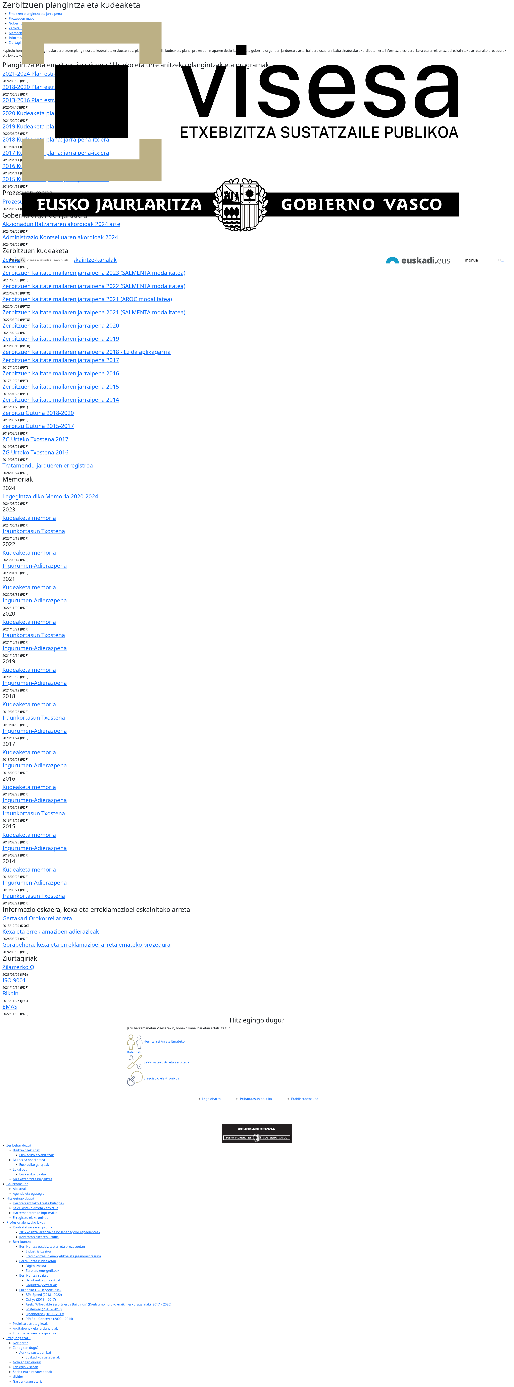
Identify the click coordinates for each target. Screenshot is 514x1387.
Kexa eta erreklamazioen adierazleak (50, 931)
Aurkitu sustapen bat (35, 1352)
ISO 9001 (14, 980)
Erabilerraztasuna (304, 1099)
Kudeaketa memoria (29, 517)
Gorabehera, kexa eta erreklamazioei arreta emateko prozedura (86, 944)
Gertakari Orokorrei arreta (37, 918)
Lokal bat (20, 1169)
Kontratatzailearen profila (32, 1227)
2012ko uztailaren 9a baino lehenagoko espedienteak (59, 1232)
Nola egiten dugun (27, 1362)
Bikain (10, 993)
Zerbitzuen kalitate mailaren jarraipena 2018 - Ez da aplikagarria (86, 351)
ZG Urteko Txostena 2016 (35, 452)
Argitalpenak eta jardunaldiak (35, 1328)
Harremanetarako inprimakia (35, 1213)
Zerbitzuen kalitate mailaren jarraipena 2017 (60, 360)
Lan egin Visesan (25, 1367)
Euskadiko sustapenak (43, 1357)
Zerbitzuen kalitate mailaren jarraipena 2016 (60, 373)
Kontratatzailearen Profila (39, 1237)
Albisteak (20, 1188)
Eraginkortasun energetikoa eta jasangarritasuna (63, 1256)
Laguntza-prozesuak (41, 1285)
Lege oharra (211, 1099)
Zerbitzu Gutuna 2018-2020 (38, 413)
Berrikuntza (22, 1241)
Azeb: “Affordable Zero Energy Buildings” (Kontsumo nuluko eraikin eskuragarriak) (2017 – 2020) (98, 1304)
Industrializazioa (38, 1251)
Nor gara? (20, 1343)
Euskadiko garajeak (34, 1164)
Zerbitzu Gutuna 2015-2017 (38, 426)
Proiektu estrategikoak (30, 1323)
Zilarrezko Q (18, 967)
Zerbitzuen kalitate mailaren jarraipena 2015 (60, 386)
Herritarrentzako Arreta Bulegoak (38, 1203)
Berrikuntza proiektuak (43, 1280)
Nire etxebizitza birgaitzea (32, 1179)
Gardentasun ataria (28, 1381)
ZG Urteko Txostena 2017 (35, 439)
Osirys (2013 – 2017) (41, 1299)
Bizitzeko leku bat (26, 1150)
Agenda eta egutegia (28, 1193)
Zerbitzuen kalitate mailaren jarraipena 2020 (60, 325)
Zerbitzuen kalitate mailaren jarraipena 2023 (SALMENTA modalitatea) (93, 272)
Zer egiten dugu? (26, 1347)
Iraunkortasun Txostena (33, 531)
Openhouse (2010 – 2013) (45, 1314)
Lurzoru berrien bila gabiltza (34, 1333)
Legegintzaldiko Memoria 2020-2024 (50, 496)
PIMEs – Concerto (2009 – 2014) (49, 1319)
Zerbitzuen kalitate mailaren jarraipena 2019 (60, 338)
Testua (15, 259)
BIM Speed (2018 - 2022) (44, 1294)
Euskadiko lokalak (33, 1174)
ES (502, 260)
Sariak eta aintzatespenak (32, 1372)
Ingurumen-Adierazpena (34, 565)
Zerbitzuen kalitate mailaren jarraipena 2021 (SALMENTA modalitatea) (93, 312)
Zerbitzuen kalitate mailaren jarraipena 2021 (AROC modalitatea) (87, 299)
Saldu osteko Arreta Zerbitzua (35, 1208)
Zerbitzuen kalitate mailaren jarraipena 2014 (60, 399)
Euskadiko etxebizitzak (36, 1155)
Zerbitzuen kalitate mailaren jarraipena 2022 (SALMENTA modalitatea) (93, 286)
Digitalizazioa (36, 1266)
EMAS (9, 1006)
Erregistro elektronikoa (30, 1217)
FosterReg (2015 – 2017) (44, 1309)
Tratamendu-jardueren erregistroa (47, 465)
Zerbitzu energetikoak (42, 1270)
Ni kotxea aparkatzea (29, 1160)
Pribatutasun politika (256, 1099)
